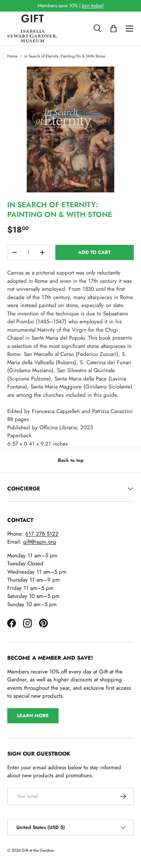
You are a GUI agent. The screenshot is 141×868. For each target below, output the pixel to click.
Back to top (71, 460)
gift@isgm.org (39, 542)
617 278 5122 (42, 534)
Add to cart (94, 252)
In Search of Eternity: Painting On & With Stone (64, 56)
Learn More (33, 715)
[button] (113, 29)
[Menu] (129, 29)
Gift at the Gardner (38, 850)
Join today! (93, 5)
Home (12, 56)
